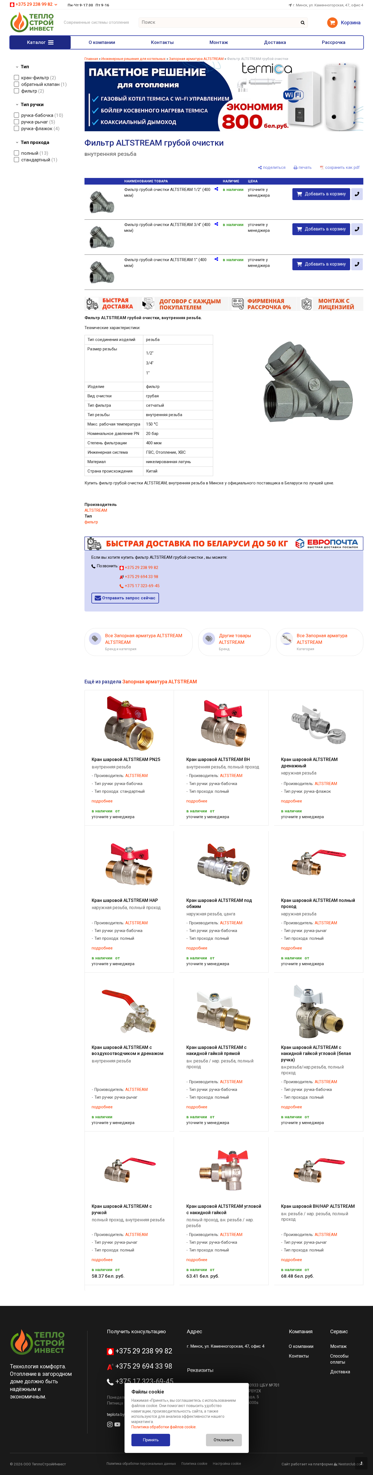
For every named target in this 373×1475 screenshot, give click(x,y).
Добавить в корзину (325, 193)
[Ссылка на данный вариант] (216, 189)
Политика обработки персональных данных (141, 1464)
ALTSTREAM (95, 510)
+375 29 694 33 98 (141, 576)
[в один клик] (357, 194)
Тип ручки (32, 104)
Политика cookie (194, 1464)
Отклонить (224, 1439)
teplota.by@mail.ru (123, 1414)
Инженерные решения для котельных (133, 59)
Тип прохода (35, 142)
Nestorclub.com (350, 1464)
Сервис (339, 1331)
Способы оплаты (339, 1359)
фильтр (91, 521)
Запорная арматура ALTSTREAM (196, 59)
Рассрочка (333, 42)
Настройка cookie (227, 1464)
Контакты (162, 42)
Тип (25, 66)
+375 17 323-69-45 (141, 585)
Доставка (275, 42)
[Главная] (32, 31)
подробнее (102, 801)
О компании (102, 42)
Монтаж (219, 42)
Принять (151, 1439)
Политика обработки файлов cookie (163, 1427)
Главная (91, 59)
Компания (301, 1331)
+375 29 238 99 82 (141, 567)
